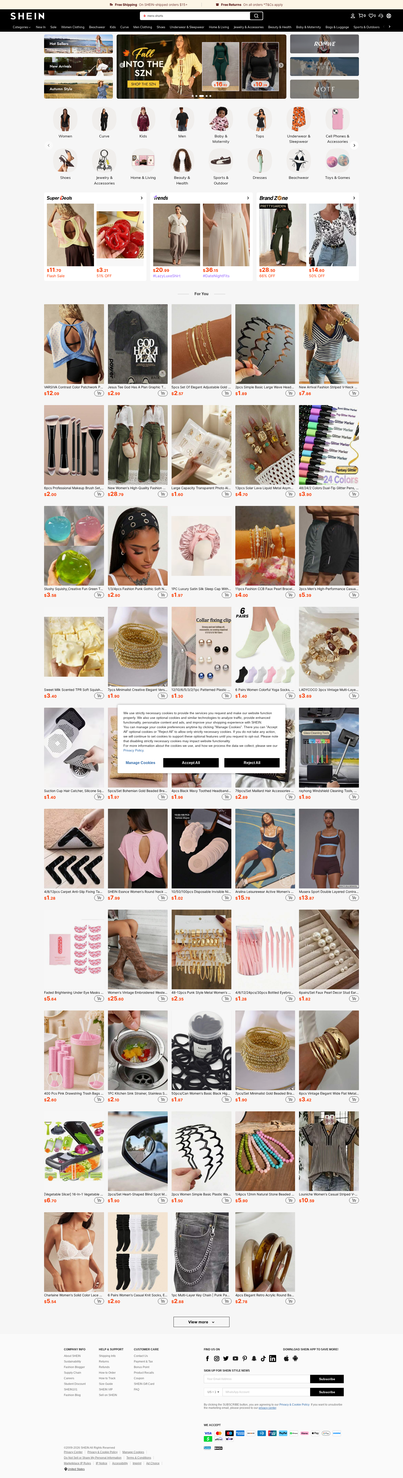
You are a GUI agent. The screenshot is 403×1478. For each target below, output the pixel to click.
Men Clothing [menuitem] (142, 27)
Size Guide (106, 1384)
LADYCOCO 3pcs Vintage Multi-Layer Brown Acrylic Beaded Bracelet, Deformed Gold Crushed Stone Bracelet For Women (329, 690)
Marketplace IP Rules (77, 1463)
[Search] (256, 16)
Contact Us (141, 1356)
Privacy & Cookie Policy (294, 1404)
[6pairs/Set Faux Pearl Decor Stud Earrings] (329, 949)
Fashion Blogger (74, 1367)
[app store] (286, 1360)
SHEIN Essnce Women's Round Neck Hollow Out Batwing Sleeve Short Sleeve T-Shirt (138, 892)
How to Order (107, 1372)
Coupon (139, 1378)
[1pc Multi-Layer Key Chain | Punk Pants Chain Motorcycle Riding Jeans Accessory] (201, 1252)
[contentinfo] (274, 1436)
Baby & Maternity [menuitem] (308, 27)
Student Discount (75, 1384)
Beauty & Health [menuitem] (280, 27)
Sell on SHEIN (108, 1395)
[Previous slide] (122, 65)
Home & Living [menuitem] (219, 27)
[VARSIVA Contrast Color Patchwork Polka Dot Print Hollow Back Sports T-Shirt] (74, 344)
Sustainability (72, 1361)
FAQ (136, 1389)
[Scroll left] (384, 27)
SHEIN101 (70, 1389)
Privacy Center (73, 1452)
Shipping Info (107, 1356)
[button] (381, 16)
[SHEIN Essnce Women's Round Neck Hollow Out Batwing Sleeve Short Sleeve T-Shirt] (138, 848)
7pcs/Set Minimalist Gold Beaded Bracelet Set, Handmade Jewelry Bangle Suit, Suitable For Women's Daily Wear (265, 1093)
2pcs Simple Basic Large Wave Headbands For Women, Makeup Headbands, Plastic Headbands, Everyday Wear (265, 387)
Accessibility (120, 1463)
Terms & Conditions (138, 1457)
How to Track (107, 1378)
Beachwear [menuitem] (97, 27)
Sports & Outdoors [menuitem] (366, 27)
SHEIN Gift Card (144, 1384)
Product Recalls (144, 1372)
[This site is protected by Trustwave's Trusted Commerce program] (207, 1447)
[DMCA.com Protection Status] (218, 1447)
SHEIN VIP (106, 1389)
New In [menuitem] (41, 27)
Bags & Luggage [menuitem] (337, 27)
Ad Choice (153, 1463)
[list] (241, 1358)
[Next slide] (281, 65)
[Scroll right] (389, 27)
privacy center (267, 1408)
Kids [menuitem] (113, 27)
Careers (69, 1378)
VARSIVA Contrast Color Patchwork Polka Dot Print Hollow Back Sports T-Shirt (74, 387)
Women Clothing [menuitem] (72, 27)
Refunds (104, 1367)
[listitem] (74, 351)
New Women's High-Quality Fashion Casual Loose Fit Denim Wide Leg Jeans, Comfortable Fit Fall (138, 488)
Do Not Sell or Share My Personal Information (93, 1457)
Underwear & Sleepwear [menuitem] (187, 27)
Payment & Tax (143, 1361)
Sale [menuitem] (53, 27)
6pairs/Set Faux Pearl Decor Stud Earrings (329, 992)
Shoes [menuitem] (161, 27)
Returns (104, 1361)
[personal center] (353, 16)
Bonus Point (141, 1367)
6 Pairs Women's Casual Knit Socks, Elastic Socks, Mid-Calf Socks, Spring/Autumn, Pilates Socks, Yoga (138, 1295)
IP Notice (101, 1463)
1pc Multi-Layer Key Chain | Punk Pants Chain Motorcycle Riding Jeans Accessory (201, 1295)
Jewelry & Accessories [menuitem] (249, 27)
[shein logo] (27, 15)
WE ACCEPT (212, 1425)
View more (198, 1322)
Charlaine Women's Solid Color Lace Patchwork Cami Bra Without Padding (74, 1295)
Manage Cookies (133, 1452)
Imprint (137, 1463)
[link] (101, 4)
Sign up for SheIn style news (227, 1370)
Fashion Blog (72, 1395)
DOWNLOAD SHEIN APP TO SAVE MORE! (310, 1349)
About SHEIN (72, 1356)
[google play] (295, 1360)
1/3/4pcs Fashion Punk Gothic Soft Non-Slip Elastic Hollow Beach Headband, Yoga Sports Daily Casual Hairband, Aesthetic (138, 589)
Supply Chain (72, 1372)
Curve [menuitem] (124, 27)
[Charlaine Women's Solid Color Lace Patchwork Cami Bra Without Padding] (74, 1252)
